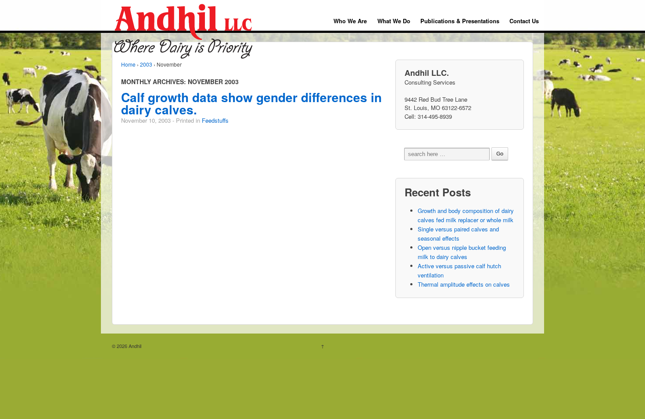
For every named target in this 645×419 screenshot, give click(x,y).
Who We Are (350, 21)
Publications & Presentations (459, 21)
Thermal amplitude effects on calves (464, 284)
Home (128, 64)
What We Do (393, 21)
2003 (146, 64)
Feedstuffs (215, 120)
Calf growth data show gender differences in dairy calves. (251, 103)
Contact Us (524, 21)
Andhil (134, 345)
